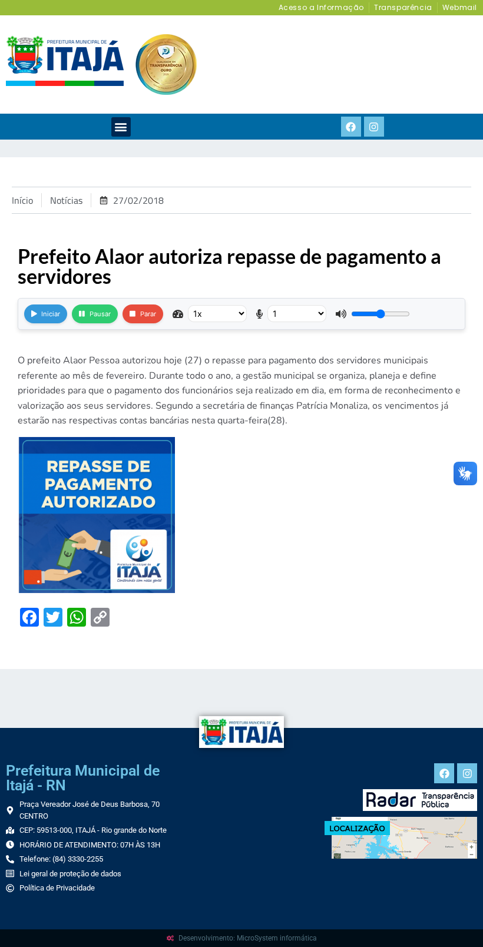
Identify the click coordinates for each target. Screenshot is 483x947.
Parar (148, 314)
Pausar (100, 314)
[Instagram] (374, 127)
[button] (121, 127)
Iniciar (50, 314)
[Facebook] (351, 127)
